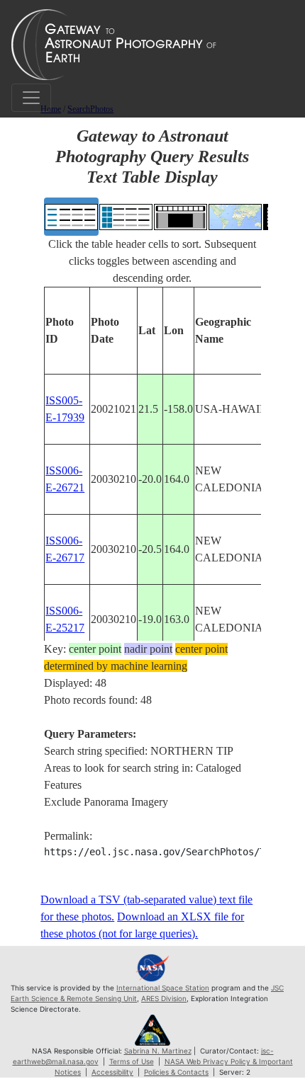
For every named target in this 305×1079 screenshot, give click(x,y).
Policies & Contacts (176, 1072)
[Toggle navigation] (31, 98)
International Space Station (162, 987)
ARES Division (164, 998)
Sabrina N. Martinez (158, 1050)
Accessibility (112, 1072)
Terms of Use (131, 1061)
